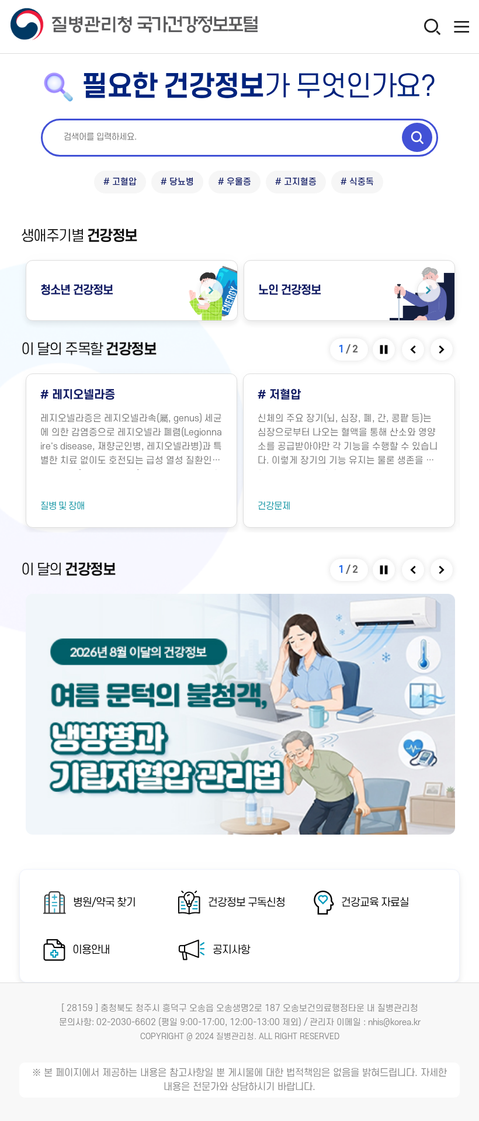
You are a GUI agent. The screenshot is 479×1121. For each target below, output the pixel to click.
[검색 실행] (417, 137)
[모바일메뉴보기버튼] (461, 26)
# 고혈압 (120, 182)
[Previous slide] (413, 349)
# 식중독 (357, 182)
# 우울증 (234, 182)
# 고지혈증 (296, 182)
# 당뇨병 (177, 182)
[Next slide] (442, 349)
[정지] (384, 349)
